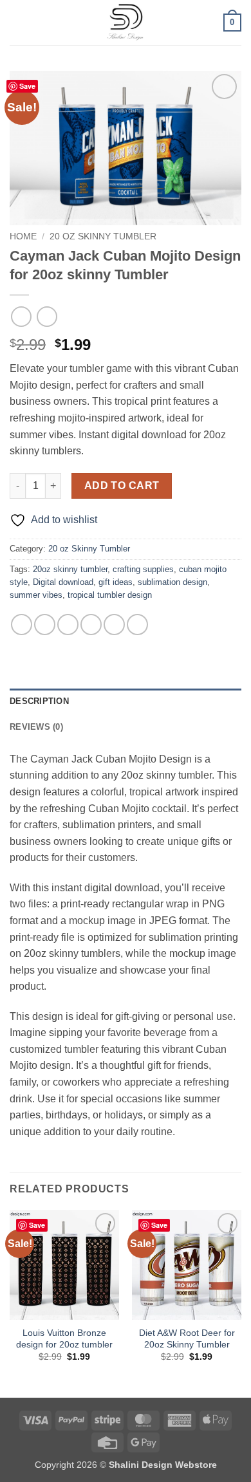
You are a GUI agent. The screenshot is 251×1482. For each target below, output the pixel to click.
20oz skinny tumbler (70, 569)
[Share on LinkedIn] (137, 624)
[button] (17, 22)
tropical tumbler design (110, 595)
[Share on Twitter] (68, 624)
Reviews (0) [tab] (36, 727)
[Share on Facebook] (44, 624)
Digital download (63, 582)
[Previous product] (47, 316)
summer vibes (36, 595)
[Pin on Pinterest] (114, 624)
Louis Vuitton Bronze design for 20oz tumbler (64, 1338)
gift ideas (115, 582)
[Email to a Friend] (91, 624)
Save (27, 86)
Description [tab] (39, 701)
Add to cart (122, 485)
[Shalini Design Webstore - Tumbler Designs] (125, 22)
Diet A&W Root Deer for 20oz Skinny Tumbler (187, 1338)
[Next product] (21, 316)
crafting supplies (143, 569)
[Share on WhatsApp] (21, 624)
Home (23, 236)
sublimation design (172, 582)
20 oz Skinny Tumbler (103, 236)
